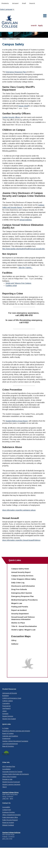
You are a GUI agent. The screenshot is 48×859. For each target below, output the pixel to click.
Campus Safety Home (20, 569)
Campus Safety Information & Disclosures (15, 774)
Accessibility (6, 807)
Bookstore (5, 695)
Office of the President (9, 777)
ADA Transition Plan (8, 766)
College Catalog (7, 701)
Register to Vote (7, 779)
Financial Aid (6, 706)
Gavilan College (9, 21)
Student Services (7, 716)
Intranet (15, 3)
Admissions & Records (9, 693)
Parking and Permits (19, 607)
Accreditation (6, 769)
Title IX (4, 787)
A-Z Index (5, 728)
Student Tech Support (9, 719)
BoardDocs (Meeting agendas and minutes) (16, 731)
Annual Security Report (21, 572)
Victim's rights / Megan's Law (23, 630)
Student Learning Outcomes (11, 784)
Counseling (6, 703)
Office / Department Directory (11, 815)
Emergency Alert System (21, 593)
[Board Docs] (5, 753)
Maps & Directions (8, 746)
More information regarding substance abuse (19, 510)
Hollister (14, 644)
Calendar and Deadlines (10, 736)
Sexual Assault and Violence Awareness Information (23, 618)
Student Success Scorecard (11, 782)
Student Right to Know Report (17, 421)
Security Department (20, 614)
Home (4, 39)
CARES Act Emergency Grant (11, 698)
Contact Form (6, 810)
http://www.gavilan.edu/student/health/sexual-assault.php (23, 249)
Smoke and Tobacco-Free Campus (18, 283)
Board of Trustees (8, 733)
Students (5, 3)
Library (4, 711)
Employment (6, 738)
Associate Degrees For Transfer (12, 772)
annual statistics (26, 220)
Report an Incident (19, 610)
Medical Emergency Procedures (24, 600)
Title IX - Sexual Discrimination (24, 626)
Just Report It (6, 708)
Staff (24, 3)
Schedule (5, 713)
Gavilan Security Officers (11, 117)
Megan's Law (16, 603)
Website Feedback (8, 825)
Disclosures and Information (23, 586)
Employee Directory (8, 812)
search (34, 25)
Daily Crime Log (17, 583)
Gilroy (13, 640)
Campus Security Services (22, 576)
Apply (40, 25)
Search (32, 3)
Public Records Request (10, 820)
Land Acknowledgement (10, 744)
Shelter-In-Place (18, 623)
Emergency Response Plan (16, 72)
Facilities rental (11, 285)
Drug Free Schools (19, 589)
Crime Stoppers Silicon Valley (23, 579)
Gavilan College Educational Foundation (15, 741)
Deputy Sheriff (23, 106)
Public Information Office (10, 817)
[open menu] (45, 15)
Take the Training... (25, 268)
